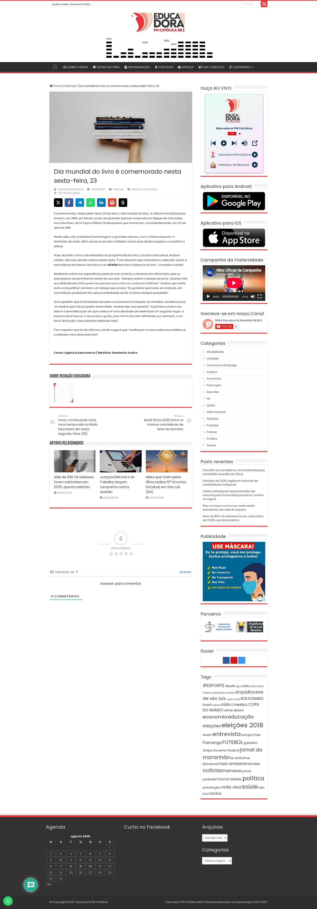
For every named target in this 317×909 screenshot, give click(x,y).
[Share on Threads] (123, 202)
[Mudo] (253, 296)
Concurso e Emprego (222, 365)
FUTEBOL (232, 742)
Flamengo (212, 742)
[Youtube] (233, 4)
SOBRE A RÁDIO (77, 67)
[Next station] (213, 143)
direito (239, 710)
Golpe (207, 750)
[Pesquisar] (264, 4)
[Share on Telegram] (79, 202)
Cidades (213, 358)
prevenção (211, 787)
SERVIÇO (188, 67)
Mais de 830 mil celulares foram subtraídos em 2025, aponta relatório (74, 482)
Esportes (213, 392)
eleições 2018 (242, 725)
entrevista (227, 734)
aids (245, 686)
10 (61, 860)
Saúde (211, 445)
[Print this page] (112, 202)
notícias (213, 770)
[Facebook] (229, 4)
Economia (214, 378)
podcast (210, 779)
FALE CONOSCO (213, 67)
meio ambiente (232, 763)
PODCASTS (165, 67)
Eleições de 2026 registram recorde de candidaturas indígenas (230, 483)
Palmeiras (232, 770)
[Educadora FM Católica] (158, 21)
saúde (250, 786)
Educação (214, 385)
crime (228, 710)
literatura (210, 764)
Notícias (70, 86)
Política (212, 439)
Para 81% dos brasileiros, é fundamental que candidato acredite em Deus (234, 472)
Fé (208, 399)
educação (241, 716)
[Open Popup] (254, 143)
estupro (247, 735)
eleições (212, 726)
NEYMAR (254, 764)
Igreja (211, 405)
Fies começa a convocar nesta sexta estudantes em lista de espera (228, 508)
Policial (212, 432)
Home (57, 86)
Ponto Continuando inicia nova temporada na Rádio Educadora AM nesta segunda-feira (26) (78, 425)
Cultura (212, 372)
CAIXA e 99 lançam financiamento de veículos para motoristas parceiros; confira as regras (233, 495)
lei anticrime (240, 758)
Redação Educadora (70, 189)
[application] (234, 283)
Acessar (185, 572)
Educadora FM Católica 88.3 (184, 902)
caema (216, 705)
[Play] (223, 143)
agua (239, 686)
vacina (215, 793)
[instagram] (238, 4)
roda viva (231, 787)
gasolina (250, 742)
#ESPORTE (213, 686)
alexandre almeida (223, 692)
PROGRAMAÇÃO (139, 67)
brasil (207, 704)
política (253, 778)
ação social (233, 699)
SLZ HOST (261, 902)
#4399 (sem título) (55, 66)
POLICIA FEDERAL (229, 779)
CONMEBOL (239, 704)
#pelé (230, 686)
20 (90, 866)
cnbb (225, 704)
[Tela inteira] (259, 296)
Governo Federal (226, 750)
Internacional (216, 412)
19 (80, 866)
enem (207, 735)
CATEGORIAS (241, 67)
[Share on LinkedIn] (101, 202)
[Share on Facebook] (69, 202)
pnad (247, 771)
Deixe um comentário (144, 189)
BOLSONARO (252, 698)
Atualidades (215, 352)
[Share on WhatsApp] (90, 202)
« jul (48, 884)
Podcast (212, 425)
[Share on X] (58, 202)
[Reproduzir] (208, 296)
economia (215, 717)
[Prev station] (234, 143)
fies (258, 735)
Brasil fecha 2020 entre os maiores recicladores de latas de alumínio (163, 422)
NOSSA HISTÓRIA (108, 67)
